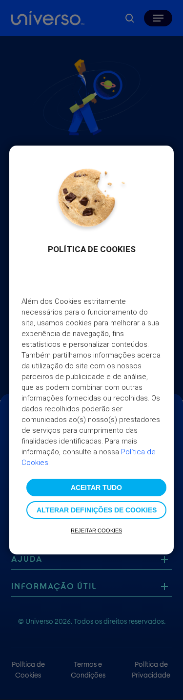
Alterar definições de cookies (97, 510)
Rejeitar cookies (96, 530)
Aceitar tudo (96, 487)
